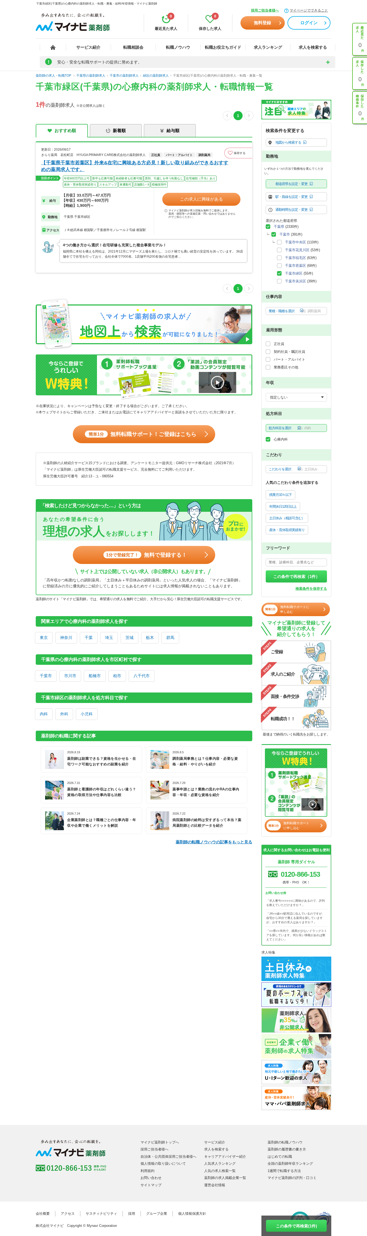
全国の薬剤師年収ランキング (290, 1164)
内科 (44, 714)
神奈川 (66, 637)
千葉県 (279, 227)
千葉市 (46, 675)
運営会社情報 (214, 1185)
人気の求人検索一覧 (220, 1171)
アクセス (68, 1214)
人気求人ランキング (220, 1164)
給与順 (173, 130)
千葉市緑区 (294, 273)
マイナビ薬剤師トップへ (160, 1142)
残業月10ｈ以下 (280, 495)
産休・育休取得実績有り (287, 530)
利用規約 (147, 1171)
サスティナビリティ (101, 1214)
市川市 (70, 675)
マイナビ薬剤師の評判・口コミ (292, 1178)
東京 (44, 637)
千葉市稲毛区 (295, 258)
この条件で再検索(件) (296, 1226)
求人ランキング (268, 47)
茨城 (129, 637)
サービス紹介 (88, 47)
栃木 (150, 637)
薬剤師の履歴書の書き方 (287, 1149)
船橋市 (95, 675)
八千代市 (142, 675)
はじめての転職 (280, 1157)
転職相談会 (133, 47)
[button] (238, 153)
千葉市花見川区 (297, 250)
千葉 (89, 637)
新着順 (119, 130)
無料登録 (262, 22)
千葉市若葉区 (295, 266)
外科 (64, 714)
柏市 (117, 675)
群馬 (170, 637)
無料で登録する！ (146, 555)
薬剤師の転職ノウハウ (285, 1142)
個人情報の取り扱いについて (163, 1164)
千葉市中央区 (295, 242)
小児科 (87, 714)
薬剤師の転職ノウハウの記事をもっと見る (214, 842)
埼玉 (109, 637)
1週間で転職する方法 (284, 1171)
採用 (131, 1214)
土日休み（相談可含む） (287, 518)
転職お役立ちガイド (223, 47)
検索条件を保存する (311, 589)
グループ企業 (156, 1214)
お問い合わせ (151, 1178)
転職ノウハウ (178, 47)
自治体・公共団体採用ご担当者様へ (168, 1157)
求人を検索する (313, 47)
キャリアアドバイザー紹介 (225, 1157)
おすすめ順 (65, 130)
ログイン (309, 22)
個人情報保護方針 (192, 1214)
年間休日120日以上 (283, 507)
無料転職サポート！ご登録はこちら (142, 434)
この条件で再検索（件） (296, 576)
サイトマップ (151, 1185)
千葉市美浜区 (295, 281)
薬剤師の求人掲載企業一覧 (225, 1178)
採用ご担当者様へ (265, 10)
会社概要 (43, 1214)
